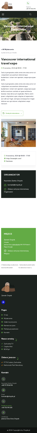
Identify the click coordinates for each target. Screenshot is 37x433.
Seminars (9, 161)
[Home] (8, 287)
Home (4, 33)
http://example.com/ (13, 158)
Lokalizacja (4, 417)
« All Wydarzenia (7, 49)
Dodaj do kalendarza (12, 113)
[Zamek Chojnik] (7, 5)
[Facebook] (3, 302)
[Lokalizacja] (3, 412)
